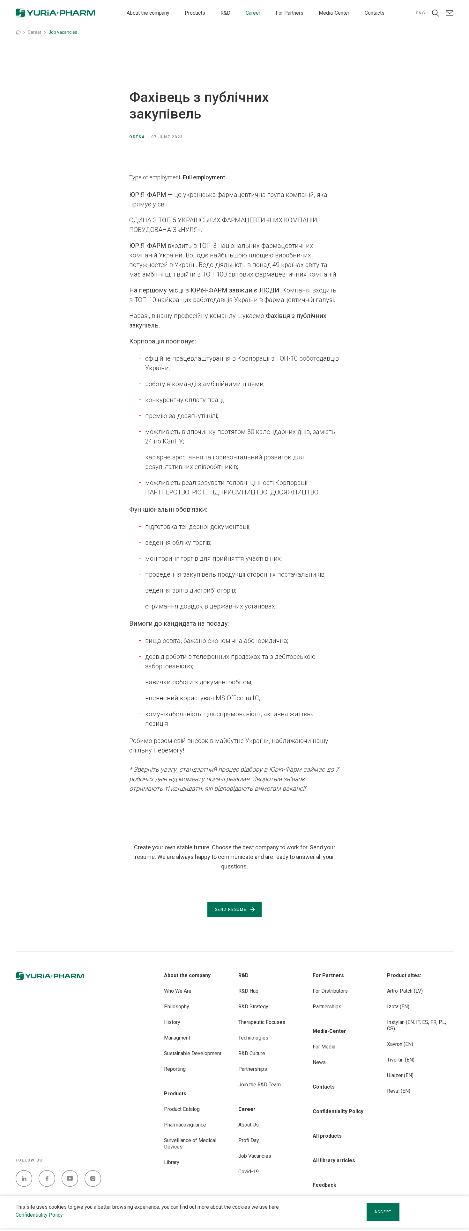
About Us (248, 1125)
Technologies (253, 1038)
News (319, 1062)
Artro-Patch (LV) (405, 991)
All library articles (334, 1160)
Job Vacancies (254, 1156)
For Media (324, 1047)
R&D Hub (248, 991)
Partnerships (252, 1069)
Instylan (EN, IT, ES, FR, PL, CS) (416, 1025)
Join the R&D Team (259, 1085)
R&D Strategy (253, 1007)
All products (327, 1136)
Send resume (231, 909)
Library (171, 1162)
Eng (420, 13)
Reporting (175, 1069)
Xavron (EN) (400, 1044)
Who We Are (177, 991)
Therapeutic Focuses (261, 1022)
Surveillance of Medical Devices (190, 1143)
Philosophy (176, 1007)
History (172, 1022)
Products (195, 13)
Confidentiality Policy (39, 1215)
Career (253, 13)
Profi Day (248, 1140)
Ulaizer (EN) (400, 1075)
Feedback (324, 1185)
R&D (225, 13)
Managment (177, 1038)
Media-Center (334, 13)
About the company (148, 13)
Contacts (374, 13)
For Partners (289, 13)
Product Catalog (182, 1109)
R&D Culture (251, 1053)
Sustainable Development (192, 1053)
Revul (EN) (398, 1091)
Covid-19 (248, 1172)
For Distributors (330, 991)
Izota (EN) (398, 1007)
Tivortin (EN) (400, 1060)
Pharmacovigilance (185, 1125)
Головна (18, 32)
